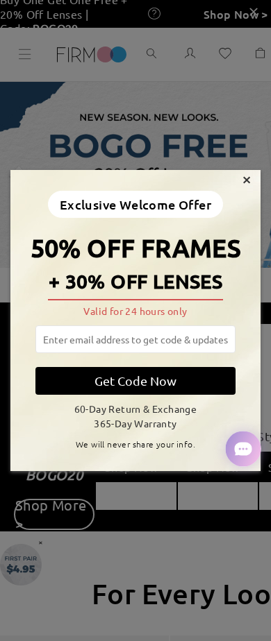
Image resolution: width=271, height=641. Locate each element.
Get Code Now (135, 380)
